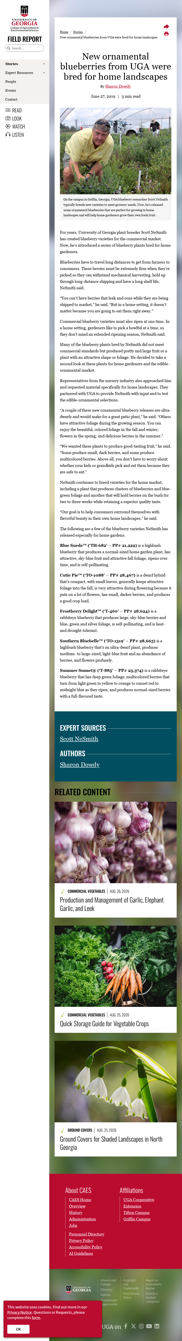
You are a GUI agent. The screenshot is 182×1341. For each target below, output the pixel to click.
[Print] (166, 34)
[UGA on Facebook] (126, 1326)
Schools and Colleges (108, 1282)
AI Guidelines (81, 1253)
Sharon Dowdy (118, 86)
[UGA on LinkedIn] (157, 1326)
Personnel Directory (86, 1234)
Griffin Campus (136, 1219)
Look (17, 118)
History (75, 1212)
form (36, 1317)
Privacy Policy (81, 1240)
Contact (11, 99)
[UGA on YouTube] (150, 1326)
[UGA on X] (134, 1326)
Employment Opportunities (109, 1304)
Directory (107, 1289)
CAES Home (80, 1199)
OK (18, 1329)
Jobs (73, 1225)
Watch (18, 126)
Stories (11, 64)
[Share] (166, 26)
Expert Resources (19, 73)
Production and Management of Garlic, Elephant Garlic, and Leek (112, 903)
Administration (82, 1219)
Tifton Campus (136, 1212)
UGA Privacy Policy (131, 1295)
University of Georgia (78, 1294)
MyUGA (106, 1295)
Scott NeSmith (79, 738)
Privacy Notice (19, 1312)
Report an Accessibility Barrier (154, 1284)
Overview (77, 1206)
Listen (18, 134)
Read (17, 110)
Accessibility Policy (85, 1247)
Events (10, 90)
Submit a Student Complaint (153, 1297)
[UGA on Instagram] (142, 1326)
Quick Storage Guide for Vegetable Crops (104, 1023)
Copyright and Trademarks (131, 1284)
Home (64, 32)
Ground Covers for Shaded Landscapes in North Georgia (111, 1143)
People (10, 81)
